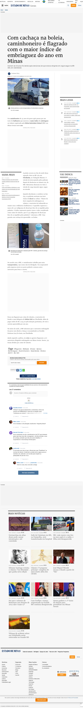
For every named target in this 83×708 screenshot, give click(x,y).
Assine (73, 5)
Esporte (10, 1)
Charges (31, 673)
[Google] (28, 400)
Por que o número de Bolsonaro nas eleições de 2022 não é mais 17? (19, 603)
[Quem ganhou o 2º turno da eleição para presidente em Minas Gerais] (63, 589)
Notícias (2, 1)
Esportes (31, 684)
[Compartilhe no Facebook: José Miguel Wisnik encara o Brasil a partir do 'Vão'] (66, 565)
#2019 (10, 353)
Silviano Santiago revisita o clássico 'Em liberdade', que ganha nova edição (19, 570)
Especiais (31, 668)
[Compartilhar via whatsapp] (23, 370)
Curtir (17, 416)
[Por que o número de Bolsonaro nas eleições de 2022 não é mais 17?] (19, 589)
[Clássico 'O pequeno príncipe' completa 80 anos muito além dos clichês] (41, 557)
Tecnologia (31, 682)
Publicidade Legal (6, 682)
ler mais (45, 413)
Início (2, 10)
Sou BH (17, 675)
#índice (43, 351)
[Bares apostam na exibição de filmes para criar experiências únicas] (64, 201)
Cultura (4, 678)
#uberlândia (35, 351)
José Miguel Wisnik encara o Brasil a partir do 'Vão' (63, 570)
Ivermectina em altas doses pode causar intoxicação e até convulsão (17, 538)
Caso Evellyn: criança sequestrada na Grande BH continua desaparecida (41, 603)
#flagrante (18, 349)
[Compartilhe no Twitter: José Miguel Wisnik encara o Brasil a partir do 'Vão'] (67, 565)
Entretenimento (20, 1)
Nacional (4, 670)
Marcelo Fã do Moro (18, 432)
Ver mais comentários (28, 473)
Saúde (3, 675)
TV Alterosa (18, 666)
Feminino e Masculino (34, 678)
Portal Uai (17, 664)
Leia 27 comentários (28, 376)
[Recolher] (46, 408)
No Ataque (31, 689)
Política (4, 666)
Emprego (31, 671)
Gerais (33, 6)
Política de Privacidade (73, 697)
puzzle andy (16, 448)
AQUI (81, 1)
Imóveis (37, 1)
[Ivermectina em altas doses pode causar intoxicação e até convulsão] (19, 524)
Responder (25, 416)
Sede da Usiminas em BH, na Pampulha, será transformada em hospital (41, 537)
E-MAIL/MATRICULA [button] (29, 403)
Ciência (30, 677)
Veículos (30, 1)
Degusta (31, 680)
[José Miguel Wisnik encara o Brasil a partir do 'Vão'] (63, 557)
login (33, 379)
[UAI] (44, 1)
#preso (39, 349)
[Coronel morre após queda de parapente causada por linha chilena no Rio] (64, 211)
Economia (4, 668)
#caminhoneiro (24, 351)
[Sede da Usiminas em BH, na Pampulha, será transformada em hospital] (41, 524)
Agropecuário (32, 691)
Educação (4, 680)
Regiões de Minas (33, 664)
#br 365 (16, 353)
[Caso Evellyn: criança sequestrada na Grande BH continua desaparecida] (41, 589)
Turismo (31, 675)
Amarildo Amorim (17, 407)
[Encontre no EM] (68, 5)
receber (41, 362)
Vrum (16, 673)
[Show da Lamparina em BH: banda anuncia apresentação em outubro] (64, 191)
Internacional (5, 671)
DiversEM (4, 673)
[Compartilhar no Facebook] (17, 370)
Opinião (31, 666)
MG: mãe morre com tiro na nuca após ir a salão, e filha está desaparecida (63, 537)
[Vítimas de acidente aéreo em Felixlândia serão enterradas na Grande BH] (19, 622)
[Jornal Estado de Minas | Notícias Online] (20, 5)
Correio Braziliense (47, 666)
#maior (32, 349)
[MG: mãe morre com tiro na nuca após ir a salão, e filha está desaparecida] (63, 524)
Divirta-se (31, 694)
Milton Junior (16, 421)
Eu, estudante (45, 668)
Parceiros (70, 1)
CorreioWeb (45, 664)
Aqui (16, 671)
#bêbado (26, 349)
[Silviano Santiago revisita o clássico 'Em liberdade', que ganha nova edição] (19, 557)
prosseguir (41, 700)
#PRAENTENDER (33, 670)
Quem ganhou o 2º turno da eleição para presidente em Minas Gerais (63, 604)
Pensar (30, 685)
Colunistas (4, 677)
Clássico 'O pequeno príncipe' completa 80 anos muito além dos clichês (40, 571)
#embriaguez (13, 351)
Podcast (31, 687)
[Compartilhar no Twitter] (20, 370)
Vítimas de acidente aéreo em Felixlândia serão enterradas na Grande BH (19, 635)
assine (39, 379)
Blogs (16, 670)
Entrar (79, 5)
